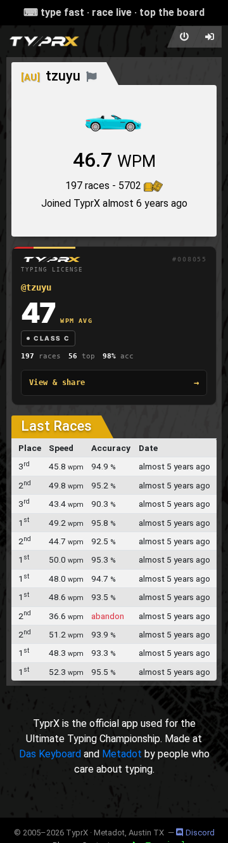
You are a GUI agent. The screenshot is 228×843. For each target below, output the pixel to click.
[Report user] (91, 76)
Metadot (122, 754)
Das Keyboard (50, 754)
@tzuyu (36, 287)
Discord (200, 832)
